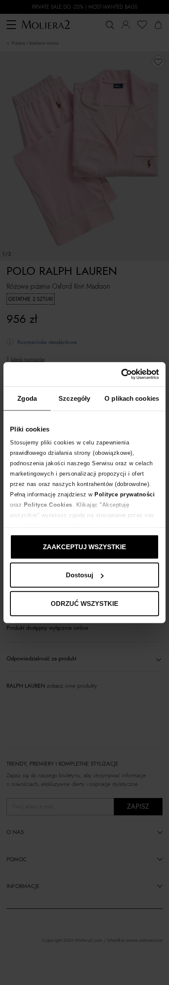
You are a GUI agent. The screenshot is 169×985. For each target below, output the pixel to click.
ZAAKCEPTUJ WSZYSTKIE (84, 546)
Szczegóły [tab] (74, 398)
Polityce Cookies (48, 505)
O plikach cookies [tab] (131, 398)
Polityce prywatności (124, 494)
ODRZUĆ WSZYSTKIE (84, 603)
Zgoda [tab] (27, 398)
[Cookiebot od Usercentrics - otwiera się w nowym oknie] (121, 374)
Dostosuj (79, 575)
